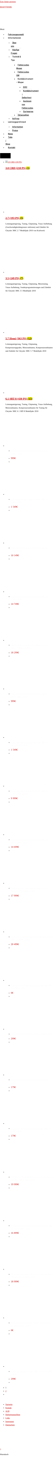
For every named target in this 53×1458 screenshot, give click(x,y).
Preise (15, 130)
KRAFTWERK (6, 7)
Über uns (13, 44)
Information (17, 127)
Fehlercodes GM (22, 73)
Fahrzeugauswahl (16, 34)
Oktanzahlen (23, 115)
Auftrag (15, 118)
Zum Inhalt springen (8, 2)
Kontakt (11, 147)
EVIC (25, 87)
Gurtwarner (28, 111)
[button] (5, 29)
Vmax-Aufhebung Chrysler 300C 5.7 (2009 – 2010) (32, 1034)
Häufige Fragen (15, 51)
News (10, 134)
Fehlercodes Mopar (22, 66)
